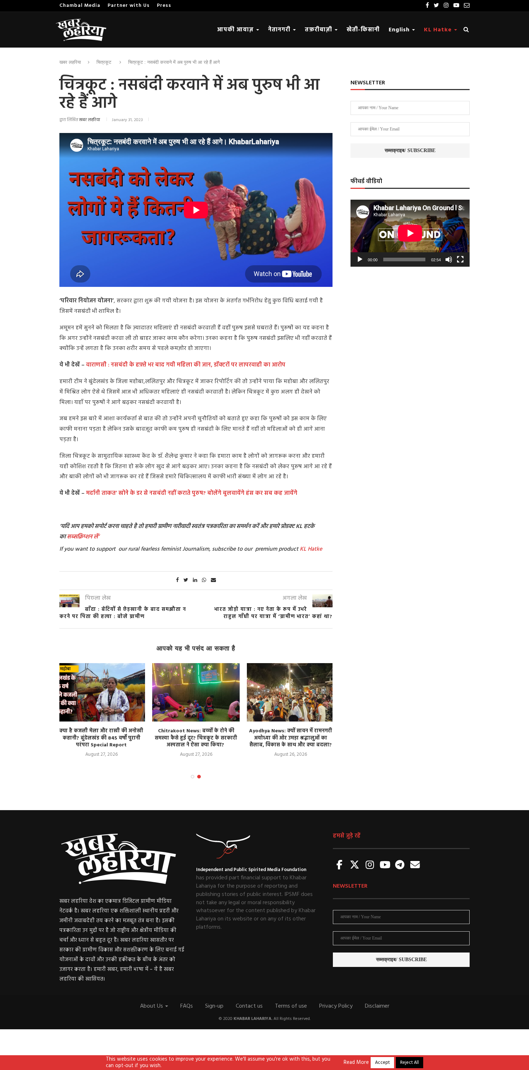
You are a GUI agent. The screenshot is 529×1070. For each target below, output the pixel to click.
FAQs (186, 1006)
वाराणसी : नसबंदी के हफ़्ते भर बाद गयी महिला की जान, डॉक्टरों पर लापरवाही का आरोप (185, 365)
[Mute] (448, 259)
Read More (356, 1063)
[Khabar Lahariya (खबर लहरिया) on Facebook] (339, 865)
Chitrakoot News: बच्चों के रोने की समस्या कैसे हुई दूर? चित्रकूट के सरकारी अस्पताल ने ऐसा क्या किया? (196, 738)
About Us (152, 1006)
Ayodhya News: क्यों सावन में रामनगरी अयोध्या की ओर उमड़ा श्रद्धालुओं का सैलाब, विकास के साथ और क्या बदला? (290, 738)
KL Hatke (438, 30)
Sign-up (214, 1006)
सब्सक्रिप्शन (79, 537)
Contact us (249, 1006)
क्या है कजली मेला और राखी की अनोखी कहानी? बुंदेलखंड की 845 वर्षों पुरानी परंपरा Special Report (101, 738)
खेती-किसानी (363, 30)
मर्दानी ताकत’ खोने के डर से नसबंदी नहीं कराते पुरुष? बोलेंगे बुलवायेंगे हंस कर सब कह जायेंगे (191, 493)
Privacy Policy (336, 1006)
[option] (101, 711)
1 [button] (192, 776)
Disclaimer (377, 1006)
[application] (410, 233)
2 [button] (199, 776)
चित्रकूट (103, 62)
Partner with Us (129, 5)
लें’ (95, 537)
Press (164, 5)
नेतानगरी (280, 30)
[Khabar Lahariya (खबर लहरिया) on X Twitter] (355, 865)
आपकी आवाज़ (236, 30)
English (400, 30)
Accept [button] (382, 1062)
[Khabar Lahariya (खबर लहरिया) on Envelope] (415, 865)
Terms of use (291, 1006)
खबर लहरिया (70, 62)
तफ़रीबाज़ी (319, 30)
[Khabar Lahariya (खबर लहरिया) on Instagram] (370, 865)
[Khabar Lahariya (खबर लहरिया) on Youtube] (385, 865)
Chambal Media (79, 5)
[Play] (359, 259)
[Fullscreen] (460, 259)
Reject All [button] (409, 1062)
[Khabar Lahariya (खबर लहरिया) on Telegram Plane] (400, 865)
